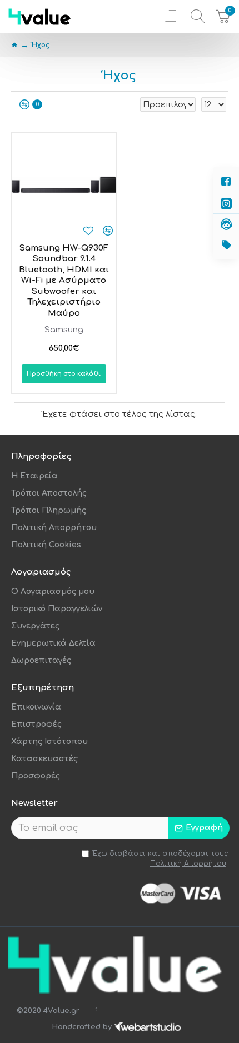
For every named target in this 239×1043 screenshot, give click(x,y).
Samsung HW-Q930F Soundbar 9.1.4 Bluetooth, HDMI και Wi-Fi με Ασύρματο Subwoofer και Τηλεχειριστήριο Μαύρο (64, 280)
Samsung (63, 330)
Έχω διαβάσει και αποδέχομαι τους (160, 858)
